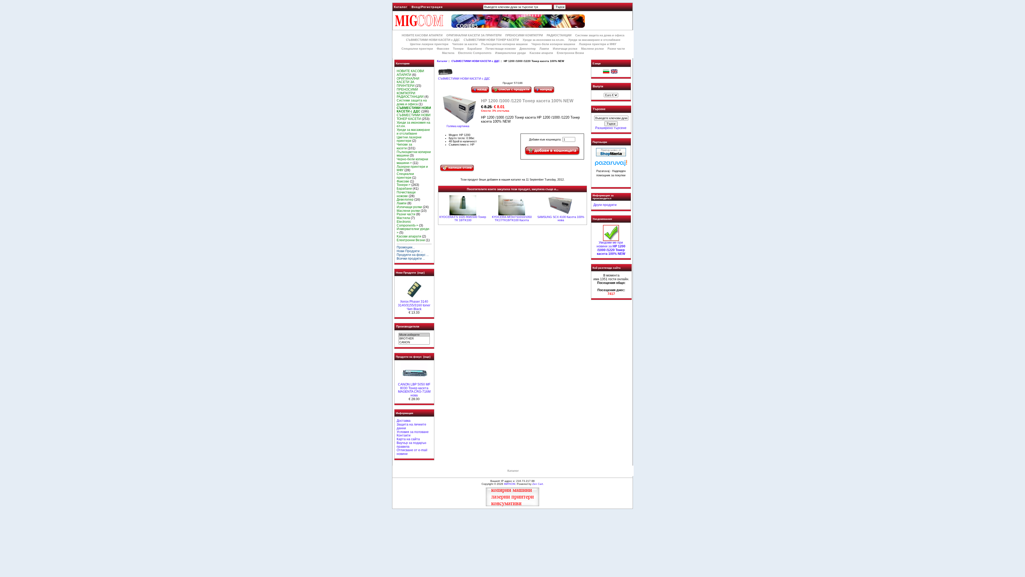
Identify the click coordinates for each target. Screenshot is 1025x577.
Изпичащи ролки (565, 48)
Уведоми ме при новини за (611, 248)
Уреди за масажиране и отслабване (594, 39)
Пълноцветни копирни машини (504, 44)
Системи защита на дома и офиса (599, 35)
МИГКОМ (509, 483)
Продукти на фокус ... (413, 255)
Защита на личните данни (411, 426)
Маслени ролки (592, 48)
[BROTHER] (414, 339)
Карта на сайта (408, 439)
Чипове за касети (465, 44)
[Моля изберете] (414, 335)
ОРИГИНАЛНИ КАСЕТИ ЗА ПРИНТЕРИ (474, 35)
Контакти (404, 435)
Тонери (458, 48)
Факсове (443, 48)
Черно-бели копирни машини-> (412, 161)
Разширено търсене (610, 128)
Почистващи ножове (501, 48)
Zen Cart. (538, 483)
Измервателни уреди (510, 52)
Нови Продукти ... (410, 251)
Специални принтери (417, 48)
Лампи (544, 48)
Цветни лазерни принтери (429, 44)
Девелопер (527, 48)
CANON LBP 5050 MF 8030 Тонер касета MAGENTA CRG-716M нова (414, 390)
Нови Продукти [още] (410, 272)
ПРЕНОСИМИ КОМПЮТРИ (524, 35)
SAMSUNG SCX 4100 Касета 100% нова (560, 218)
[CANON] (414, 342)
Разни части (616, 48)
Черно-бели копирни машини (553, 44)
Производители (407, 326)
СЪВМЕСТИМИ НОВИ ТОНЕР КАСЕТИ (491, 39)
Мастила (448, 52)
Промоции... (406, 247)
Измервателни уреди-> (413, 231)
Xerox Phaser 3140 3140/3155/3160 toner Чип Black (414, 305)
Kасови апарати (541, 52)
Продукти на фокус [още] (413, 356)
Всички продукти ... (411, 258)
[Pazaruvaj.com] (611, 164)
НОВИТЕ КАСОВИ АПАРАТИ (422, 35)
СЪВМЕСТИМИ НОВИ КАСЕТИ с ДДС (475, 61)
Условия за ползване (413, 432)
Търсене (599, 109)
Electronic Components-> (407, 223)
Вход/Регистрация (427, 7)
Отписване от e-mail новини (412, 452)
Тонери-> (404, 185)
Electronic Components (474, 52)
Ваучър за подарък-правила (412, 445)
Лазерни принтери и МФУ (597, 44)
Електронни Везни (570, 52)
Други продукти (605, 205)
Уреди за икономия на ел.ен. (544, 39)
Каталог (400, 7)
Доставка (404, 421)
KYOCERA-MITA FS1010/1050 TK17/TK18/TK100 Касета (512, 218)
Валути (598, 86)
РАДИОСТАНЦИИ (559, 35)
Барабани (474, 48)
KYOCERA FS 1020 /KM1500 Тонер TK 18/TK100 (462, 218)
